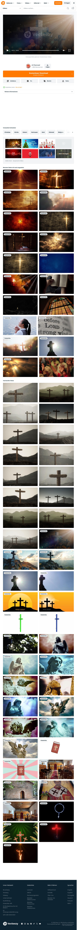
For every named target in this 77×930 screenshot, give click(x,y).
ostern (25, 131)
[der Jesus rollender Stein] (20, 304)
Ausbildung (6, 900)
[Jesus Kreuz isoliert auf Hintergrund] (20, 622)
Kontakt (50, 892)
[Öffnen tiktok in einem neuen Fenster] (34, 923)
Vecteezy (5, 892)
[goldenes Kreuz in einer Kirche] (20, 241)
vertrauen (34, 131)
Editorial (36, 3)
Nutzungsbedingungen (52, 923)
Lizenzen (30, 889)
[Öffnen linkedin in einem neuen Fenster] (28, 923)
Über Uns (51, 894)
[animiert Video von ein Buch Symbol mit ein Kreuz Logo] (56, 747)
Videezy (5, 894)
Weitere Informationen (11, 91)
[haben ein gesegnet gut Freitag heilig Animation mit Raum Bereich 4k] (20, 601)
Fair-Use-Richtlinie (66, 924)
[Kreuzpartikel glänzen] (56, 538)
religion (60, 131)
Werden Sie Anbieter (51, 898)
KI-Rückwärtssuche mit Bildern (10, 906)
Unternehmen (7, 897)
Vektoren (9, 3)
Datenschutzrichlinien (66, 923)
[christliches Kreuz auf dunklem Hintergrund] (20, 262)
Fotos (19, 3)
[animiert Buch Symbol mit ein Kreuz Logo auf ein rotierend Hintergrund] (20, 768)
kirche (16, 131)
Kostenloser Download (38, 74)
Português (69, 894)
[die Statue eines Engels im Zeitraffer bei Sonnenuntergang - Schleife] (20, 727)
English (68, 889)
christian (7, 131)
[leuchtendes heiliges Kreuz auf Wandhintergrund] (56, 220)
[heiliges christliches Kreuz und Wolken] (56, 178)
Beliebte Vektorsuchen (31, 898)
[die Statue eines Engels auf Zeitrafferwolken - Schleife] (56, 643)
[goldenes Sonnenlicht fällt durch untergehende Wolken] (20, 366)
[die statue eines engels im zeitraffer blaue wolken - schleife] (20, 664)
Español (68, 892)
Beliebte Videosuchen (31, 906)
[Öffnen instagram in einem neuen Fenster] (25, 923)
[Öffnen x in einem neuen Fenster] (37, 923)
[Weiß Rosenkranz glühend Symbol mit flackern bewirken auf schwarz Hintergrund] (56, 810)
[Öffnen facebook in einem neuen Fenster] (22, 923)
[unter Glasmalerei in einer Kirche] (56, 304)
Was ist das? (18, 87)
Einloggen (67, 3)
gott (43, 131)
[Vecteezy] (3, 3)
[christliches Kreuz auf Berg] (20, 199)
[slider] (40, 50)
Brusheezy (6, 889)
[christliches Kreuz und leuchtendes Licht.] (20, 220)
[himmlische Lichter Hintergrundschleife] (56, 241)
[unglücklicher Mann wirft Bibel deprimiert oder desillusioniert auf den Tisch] (56, 283)
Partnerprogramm (33, 894)
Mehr (45, 3)
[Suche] (68, 8)
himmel (51, 131)
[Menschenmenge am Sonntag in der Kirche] (56, 366)
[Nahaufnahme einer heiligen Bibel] (56, 325)
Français (68, 900)
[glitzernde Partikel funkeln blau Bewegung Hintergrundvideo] (56, 262)
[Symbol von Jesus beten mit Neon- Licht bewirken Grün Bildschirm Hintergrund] (56, 831)
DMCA (29, 892)
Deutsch (68, 897)
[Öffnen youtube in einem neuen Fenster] (40, 923)
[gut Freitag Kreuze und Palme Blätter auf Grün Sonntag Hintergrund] (20, 831)
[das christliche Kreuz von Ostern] (56, 199)
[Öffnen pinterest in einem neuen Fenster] (31, 923)
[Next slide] (70, 131)
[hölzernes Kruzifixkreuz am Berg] (20, 392)
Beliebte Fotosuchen (30, 902)
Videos (27, 3)
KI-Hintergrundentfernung (10, 910)
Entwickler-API (7, 902)
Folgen (48, 67)
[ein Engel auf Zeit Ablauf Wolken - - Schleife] (20, 685)
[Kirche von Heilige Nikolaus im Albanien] (56, 768)
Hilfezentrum (52, 889)
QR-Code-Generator (9, 914)
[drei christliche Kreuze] (20, 345)
